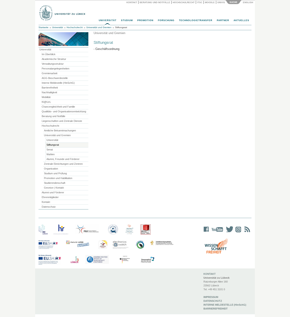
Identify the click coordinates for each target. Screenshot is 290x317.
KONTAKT (209, 274)
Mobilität (46, 97)
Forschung (166, 20)
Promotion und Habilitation (58, 178)
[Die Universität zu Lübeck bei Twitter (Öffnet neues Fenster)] (228, 232)
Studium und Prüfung (55, 173)
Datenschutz (49, 206)
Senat (49, 149)
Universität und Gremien (57, 135)
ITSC (199, 2)
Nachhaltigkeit (49, 92)
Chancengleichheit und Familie (58, 106)
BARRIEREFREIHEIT (215, 308)
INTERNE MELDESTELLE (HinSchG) (224, 304)
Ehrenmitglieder (50, 197)
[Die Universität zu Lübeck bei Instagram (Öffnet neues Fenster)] (237, 232)
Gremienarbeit (49, 73)
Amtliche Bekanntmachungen (60, 130)
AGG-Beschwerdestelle (55, 78)
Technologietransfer (195, 20)
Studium (127, 20)
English (248, 2)
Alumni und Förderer (53, 192)
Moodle (210, 2)
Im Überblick (49, 54)
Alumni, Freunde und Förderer (63, 159)
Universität (107, 20)
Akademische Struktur (54, 59)
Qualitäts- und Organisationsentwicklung (64, 111)
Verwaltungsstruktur (53, 63)
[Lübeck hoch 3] (75, 260)
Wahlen (50, 154)
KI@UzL (46, 102)
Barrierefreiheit (50, 87)
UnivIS (221, 2)
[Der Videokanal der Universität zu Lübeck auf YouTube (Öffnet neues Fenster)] (216, 232)
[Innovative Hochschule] (147, 260)
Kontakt (131, 2)
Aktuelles (241, 20)
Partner (223, 20)
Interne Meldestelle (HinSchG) (58, 82)
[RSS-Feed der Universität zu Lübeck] (246, 232)
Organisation (51, 168)
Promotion (145, 20)
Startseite (43, 27)
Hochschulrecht (184, 2)
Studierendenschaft (54, 183)
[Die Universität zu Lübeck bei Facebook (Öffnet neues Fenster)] (206, 232)
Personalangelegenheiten (55, 68)
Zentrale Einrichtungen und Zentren (63, 163)
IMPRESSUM (210, 297)
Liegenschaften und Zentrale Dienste (62, 121)
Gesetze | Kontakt (54, 187)
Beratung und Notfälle (155, 2)
